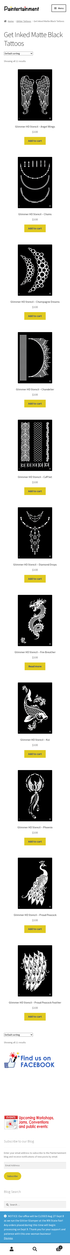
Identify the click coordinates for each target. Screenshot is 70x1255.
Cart (54, 1246)
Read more (35, 666)
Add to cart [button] (35, 140)
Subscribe (12, 1176)
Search (35, 1249)
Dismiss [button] (8, 1238)
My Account (11, 1249)
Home (11, 21)
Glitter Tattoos (23, 21)
